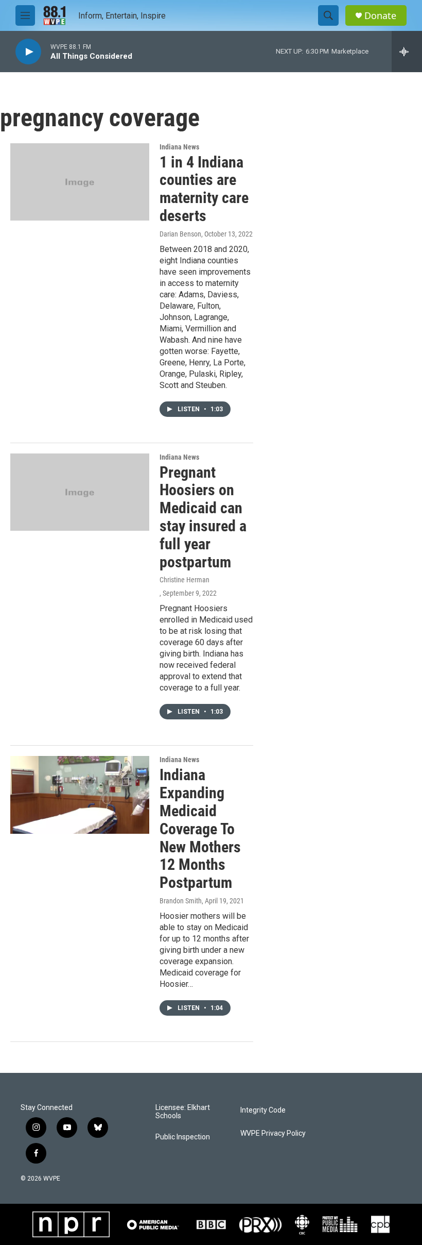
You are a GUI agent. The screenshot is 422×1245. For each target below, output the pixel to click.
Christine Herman (184, 580)
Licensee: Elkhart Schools (182, 1112)
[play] (28, 52)
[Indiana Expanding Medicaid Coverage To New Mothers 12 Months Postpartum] (79, 794)
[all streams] (407, 51)
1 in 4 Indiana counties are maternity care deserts (204, 189)
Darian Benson (180, 234)
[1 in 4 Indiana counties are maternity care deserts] (79, 182)
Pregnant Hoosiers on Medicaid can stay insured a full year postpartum (203, 517)
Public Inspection (182, 1137)
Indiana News (179, 147)
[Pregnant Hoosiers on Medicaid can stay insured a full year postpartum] (79, 492)
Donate (380, 15)
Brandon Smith (181, 901)
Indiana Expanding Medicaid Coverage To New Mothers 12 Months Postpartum (200, 828)
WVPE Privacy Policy (273, 1133)
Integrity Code (263, 1110)
